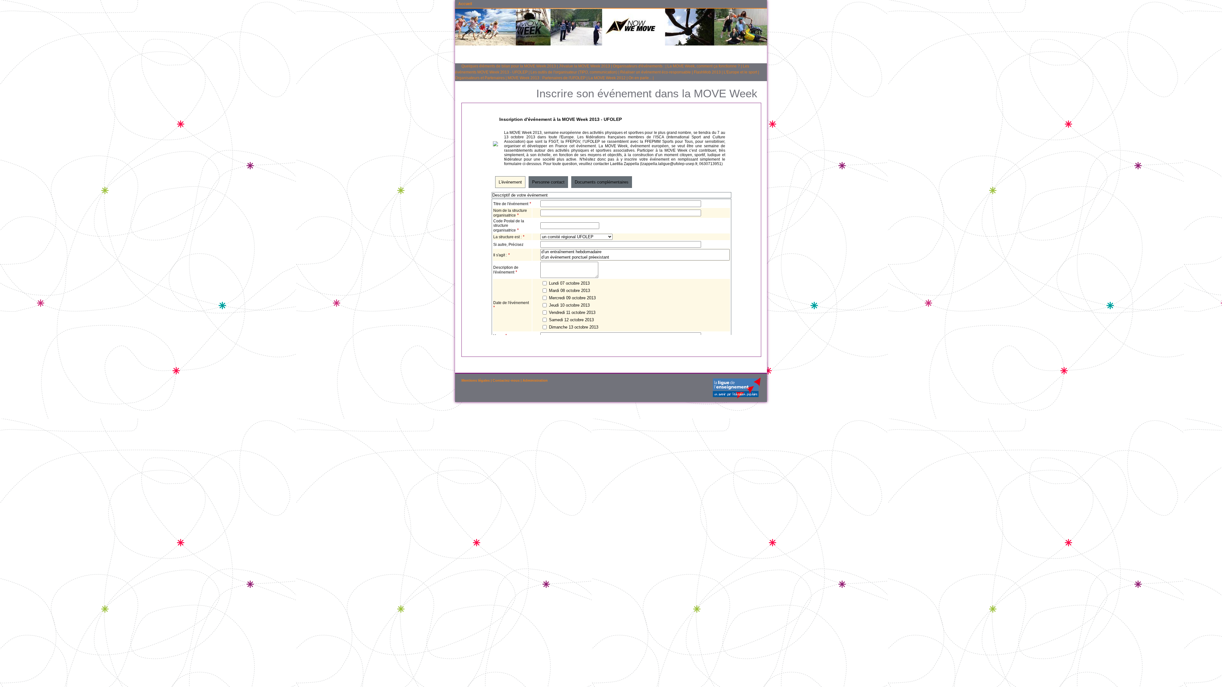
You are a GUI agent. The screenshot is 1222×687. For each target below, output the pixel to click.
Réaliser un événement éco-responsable (655, 72)
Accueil (465, 4)
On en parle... (640, 78)
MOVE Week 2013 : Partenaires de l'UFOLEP (547, 78)
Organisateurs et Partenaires (480, 78)
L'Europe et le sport (740, 72)
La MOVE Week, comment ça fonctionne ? (703, 66)
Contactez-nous (506, 380)
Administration (535, 380)
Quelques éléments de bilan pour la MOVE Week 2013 (508, 66)
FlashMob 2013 (707, 72)
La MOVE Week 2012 (607, 78)
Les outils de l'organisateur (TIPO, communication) (573, 72)
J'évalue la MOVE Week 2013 (584, 66)
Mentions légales (475, 380)
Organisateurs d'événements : (638, 66)
